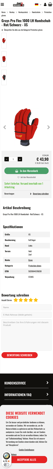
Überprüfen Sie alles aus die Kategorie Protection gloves (23, 29)
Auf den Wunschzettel (28, 177)
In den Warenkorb (29, 171)
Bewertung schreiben (41, 193)
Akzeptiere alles (26, 459)
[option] (3, 40)
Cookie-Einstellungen (26, 449)
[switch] (6, 464)
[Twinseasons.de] (18, 5)
